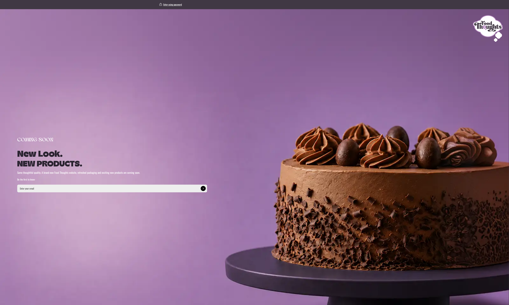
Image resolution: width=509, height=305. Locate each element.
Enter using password (172, 4)
